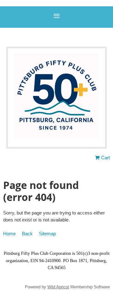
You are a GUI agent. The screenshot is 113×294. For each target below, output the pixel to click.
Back (27, 233)
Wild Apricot (58, 287)
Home (9, 233)
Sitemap (47, 233)
